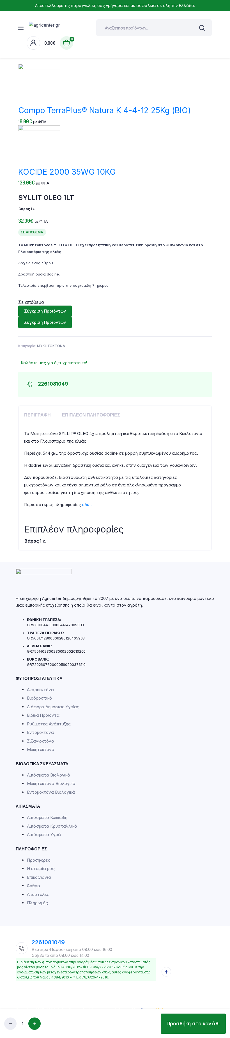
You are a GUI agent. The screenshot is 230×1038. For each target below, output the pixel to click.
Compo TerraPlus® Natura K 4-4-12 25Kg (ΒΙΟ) (104, 110)
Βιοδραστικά (39, 698)
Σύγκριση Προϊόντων (45, 311)
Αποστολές (38, 894)
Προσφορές (38, 860)
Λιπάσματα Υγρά (44, 834)
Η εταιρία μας (41, 868)
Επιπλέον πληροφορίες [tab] (91, 415)
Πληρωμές (37, 902)
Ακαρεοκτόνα (40, 689)
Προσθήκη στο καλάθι (193, 1023)
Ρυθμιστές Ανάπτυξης (49, 724)
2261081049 (48, 942)
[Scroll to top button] (221, 990)
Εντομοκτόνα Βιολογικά (51, 792)
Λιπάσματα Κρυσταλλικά (52, 826)
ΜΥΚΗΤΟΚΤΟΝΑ (51, 346)
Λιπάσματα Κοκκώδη (47, 817)
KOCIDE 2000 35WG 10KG (67, 172)
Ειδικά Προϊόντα (43, 715)
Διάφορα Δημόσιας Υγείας (53, 706)
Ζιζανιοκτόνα (40, 741)
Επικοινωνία (39, 877)
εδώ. (87, 504)
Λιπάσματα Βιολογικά (48, 775)
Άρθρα (33, 885)
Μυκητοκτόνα (40, 749)
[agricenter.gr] (58, 28)
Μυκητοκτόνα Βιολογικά (51, 783)
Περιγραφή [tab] (37, 415)
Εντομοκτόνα (40, 732)
